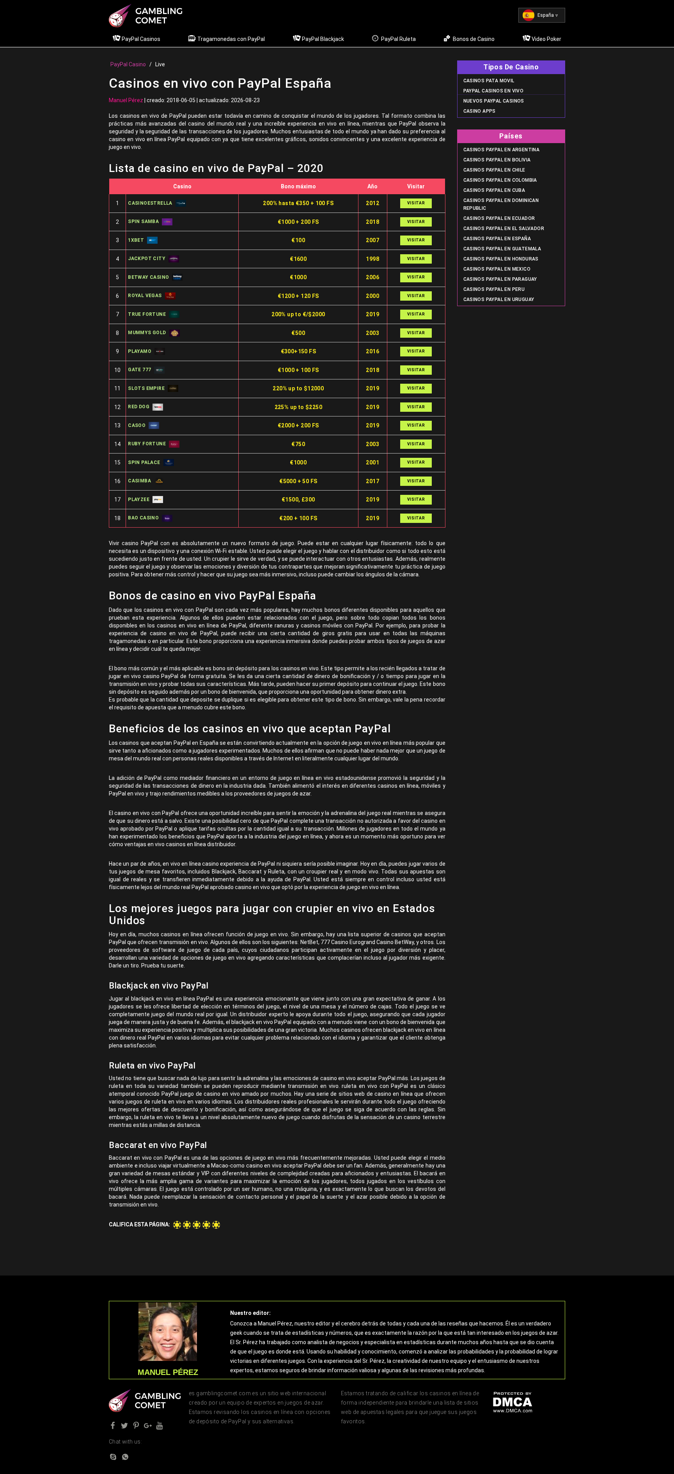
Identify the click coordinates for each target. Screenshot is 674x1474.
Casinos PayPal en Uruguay (498, 299)
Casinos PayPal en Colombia (500, 180)
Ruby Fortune (147, 443)
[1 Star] (177, 1225)
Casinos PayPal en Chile (494, 170)
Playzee (138, 499)
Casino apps (479, 111)
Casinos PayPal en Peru (494, 289)
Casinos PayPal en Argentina (501, 149)
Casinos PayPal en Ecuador (499, 218)
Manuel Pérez (126, 100)
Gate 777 (139, 369)
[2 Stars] (187, 1225)
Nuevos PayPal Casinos (493, 101)
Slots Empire (146, 388)
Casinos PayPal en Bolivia (497, 160)
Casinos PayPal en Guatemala (502, 249)
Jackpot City (146, 258)
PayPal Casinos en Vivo (493, 91)
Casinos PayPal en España (497, 238)
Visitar (416, 203)
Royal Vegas (144, 295)
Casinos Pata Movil (488, 80)
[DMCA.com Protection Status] (512, 1402)
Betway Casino (148, 277)
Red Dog (138, 406)
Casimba (139, 481)
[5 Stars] (216, 1225)
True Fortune (147, 314)
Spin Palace (144, 462)
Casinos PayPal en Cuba (494, 190)
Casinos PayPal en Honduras (501, 259)
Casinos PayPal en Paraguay (500, 279)
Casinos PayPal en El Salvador (504, 228)
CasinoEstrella (150, 203)
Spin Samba (143, 221)
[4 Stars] (206, 1225)
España (545, 15)
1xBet (136, 240)
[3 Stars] (196, 1225)
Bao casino (143, 518)
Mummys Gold (147, 332)
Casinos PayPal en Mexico (497, 269)
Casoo (136, 425)
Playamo (139, 351)
